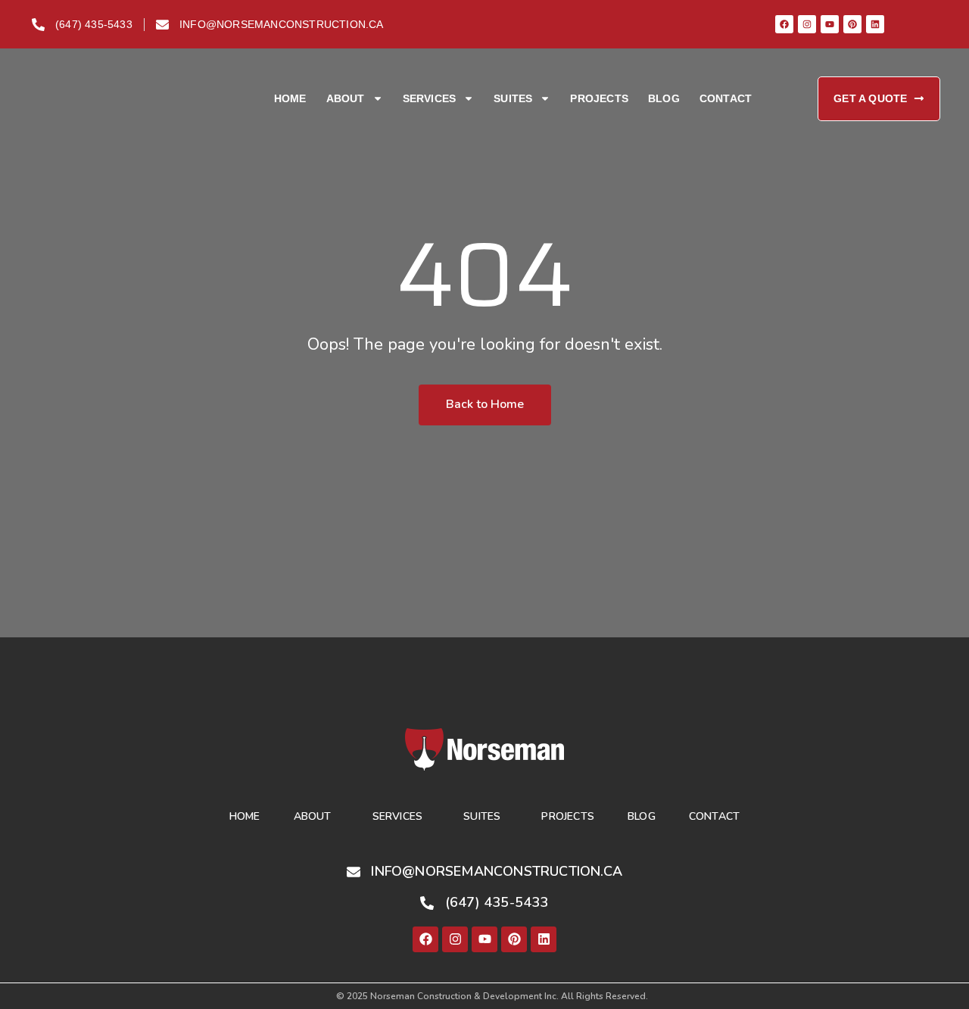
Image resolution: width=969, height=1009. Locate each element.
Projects (599, 98)
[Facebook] (784, 24)
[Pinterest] (852, 24)
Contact (725, 98)
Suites (513, 98)
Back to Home (485, 404)
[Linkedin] (875, 24)
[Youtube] (830, 24)
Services (429, 98)
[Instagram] (807, 24)
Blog (664, 98)
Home (290, 98)
